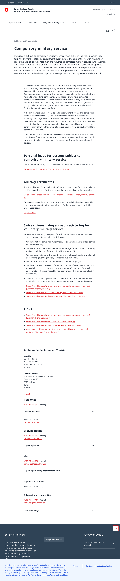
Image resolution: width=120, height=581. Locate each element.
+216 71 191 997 (31, 404)
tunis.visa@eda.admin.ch (35, 464)
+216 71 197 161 (31, 500)
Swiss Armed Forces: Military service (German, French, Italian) (53, 325)
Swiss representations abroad (94, 543)
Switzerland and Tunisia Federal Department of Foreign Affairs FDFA (32, 10)
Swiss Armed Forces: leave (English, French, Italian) (46, 169)
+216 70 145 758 (31, 461)
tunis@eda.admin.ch (33, 422)
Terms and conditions (59, 575)
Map (26, 394)
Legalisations (30, 212)
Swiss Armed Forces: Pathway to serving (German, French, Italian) (55, 296)
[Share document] (114, 30)
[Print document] (108, 30)
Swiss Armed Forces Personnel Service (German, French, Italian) (54, 292)
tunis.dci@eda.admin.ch (34, 502)
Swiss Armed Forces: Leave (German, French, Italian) (49, 321)
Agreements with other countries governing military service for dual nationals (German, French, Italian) (57, 330)
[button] (14, 22)
